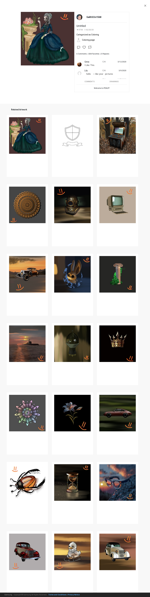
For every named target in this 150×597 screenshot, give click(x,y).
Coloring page (88, 40)
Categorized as (87, 34)
